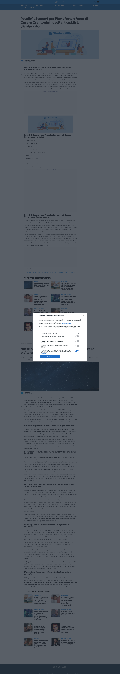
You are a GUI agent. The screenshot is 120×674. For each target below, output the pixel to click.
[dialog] (60, 337)
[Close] (84, 315)
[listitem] (60, 333)
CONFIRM (50, 356)
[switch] (77, 336)
